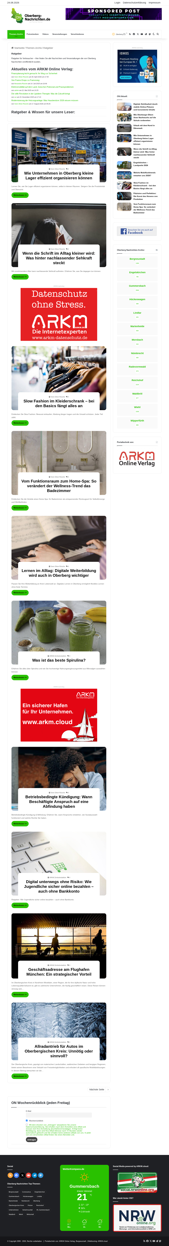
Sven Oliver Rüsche (21, 77)
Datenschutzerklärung (134, 2)
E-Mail (28, 1111)
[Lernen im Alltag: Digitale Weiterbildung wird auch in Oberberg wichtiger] (58, 548)
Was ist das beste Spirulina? (59, 660)
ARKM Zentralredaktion (58, 656)
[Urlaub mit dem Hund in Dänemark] (124, 128)
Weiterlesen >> (20, 195)
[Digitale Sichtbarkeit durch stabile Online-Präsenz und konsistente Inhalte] (124, 107)
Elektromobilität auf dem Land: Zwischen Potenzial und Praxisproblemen (42, 87)
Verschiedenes (77, 34)
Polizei (30, 1205)
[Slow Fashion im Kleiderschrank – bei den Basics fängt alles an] (58, 378)
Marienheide (13, 1201)
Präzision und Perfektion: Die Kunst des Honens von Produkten (145, 196)
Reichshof (40, 1205)
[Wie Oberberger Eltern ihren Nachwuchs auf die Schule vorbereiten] (124, 117)
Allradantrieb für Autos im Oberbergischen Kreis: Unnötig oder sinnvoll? (59, 1051)
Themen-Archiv (16, 34)
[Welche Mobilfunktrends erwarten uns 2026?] (124, 175)
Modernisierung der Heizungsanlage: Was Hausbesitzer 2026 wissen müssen (44, 100)
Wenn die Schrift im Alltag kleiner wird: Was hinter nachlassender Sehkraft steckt (58, 258)
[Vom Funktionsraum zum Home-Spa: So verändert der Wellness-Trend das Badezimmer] (58, 463)
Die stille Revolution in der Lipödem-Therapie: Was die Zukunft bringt (40, 94)
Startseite (19, 48)
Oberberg (36, 1201)
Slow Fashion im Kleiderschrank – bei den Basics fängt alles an (144, 186)
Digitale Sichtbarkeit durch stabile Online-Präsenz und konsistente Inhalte (145, 107)
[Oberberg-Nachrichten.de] (30, 15)
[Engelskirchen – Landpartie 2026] (124, 165)
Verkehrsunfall (27, 1210)
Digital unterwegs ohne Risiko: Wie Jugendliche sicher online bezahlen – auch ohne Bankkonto (59, 886)
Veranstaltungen (59, 34)
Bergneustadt (13, 1192)
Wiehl (21, 1214)
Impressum (154, 2)
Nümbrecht (25, 1201)
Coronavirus (26, 1192)
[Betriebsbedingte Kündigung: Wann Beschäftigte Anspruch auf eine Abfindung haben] (58, 779)
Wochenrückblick (36, 1121)
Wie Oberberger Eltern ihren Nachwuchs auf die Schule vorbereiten (144, 117)
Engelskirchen (40, 1192)
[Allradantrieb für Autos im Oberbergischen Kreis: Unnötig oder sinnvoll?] (58, 1031)
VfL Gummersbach (43, 1210)
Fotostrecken (33, 34)
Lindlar (39, 1196)
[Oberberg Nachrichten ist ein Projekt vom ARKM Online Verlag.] (137, 468)
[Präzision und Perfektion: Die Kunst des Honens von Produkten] (124, 196)
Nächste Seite (96, 1089)
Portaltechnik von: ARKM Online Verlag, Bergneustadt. (65, 1241)
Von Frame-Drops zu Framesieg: (25, 80)
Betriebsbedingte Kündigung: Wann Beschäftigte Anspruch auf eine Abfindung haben (58, 802)
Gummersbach (14, 1196)
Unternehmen (14, 1210)
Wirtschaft (30, 1214)
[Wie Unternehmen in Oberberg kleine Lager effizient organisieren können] (58, 155)
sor (15, 97)
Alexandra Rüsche (21, 84)
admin (16, 90)
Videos (45, 34)
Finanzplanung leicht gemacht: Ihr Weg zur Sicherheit (34, 73)
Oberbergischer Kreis (16, 1205)
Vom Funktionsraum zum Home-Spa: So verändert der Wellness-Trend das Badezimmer (58, 486)
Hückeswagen (28, 1196)
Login (117, 2)
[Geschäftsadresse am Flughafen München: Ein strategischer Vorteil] (58, 946)
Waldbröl (12, 1214)
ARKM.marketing (58, 286)
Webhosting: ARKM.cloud (97, 1241)
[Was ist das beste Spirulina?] (58, 632)
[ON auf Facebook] (137, 235)
